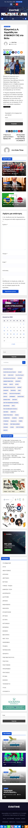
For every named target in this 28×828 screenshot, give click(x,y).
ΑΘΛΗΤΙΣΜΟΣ (7, 26)
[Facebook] (4, 52)
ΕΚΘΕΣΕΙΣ (6, 390)
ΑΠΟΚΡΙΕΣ (18, 381)
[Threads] (13, 52)
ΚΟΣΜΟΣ (5, 631)
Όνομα (5, 253)
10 (4, 330)
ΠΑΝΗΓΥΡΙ (13, 411)
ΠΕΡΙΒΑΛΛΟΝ (6, 650)
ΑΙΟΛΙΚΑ (20, 378)
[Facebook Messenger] (10, 52)
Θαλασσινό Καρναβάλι (15, 393)
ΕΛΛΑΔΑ (23, 818)
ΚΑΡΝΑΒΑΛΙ (12, 396)
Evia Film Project (19, 375)
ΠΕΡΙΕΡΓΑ (6, 653)
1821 (5, 375)
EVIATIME (14, 10)
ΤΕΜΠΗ (20, 421)
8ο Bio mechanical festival (10, 372)
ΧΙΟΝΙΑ (12, 427)
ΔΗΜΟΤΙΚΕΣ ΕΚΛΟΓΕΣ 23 (9, 387)
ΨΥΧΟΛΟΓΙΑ (6, 691)
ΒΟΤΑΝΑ (5, 582)
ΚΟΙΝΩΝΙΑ (6, 627)
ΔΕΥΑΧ (16, 384)
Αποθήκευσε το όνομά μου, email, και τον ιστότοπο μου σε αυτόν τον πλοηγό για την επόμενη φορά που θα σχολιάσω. (14, 284)
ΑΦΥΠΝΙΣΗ (6, 578)
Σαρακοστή (13, 421)
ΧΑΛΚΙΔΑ (6, 427)
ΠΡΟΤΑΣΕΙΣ (6, 672)
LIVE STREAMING (10, 818)
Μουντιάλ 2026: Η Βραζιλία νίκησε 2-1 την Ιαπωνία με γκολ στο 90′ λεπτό (13, 202)
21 (17, 334)
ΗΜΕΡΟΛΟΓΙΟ (12, 822)
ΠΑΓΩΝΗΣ (6, 411)
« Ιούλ (13, 344)
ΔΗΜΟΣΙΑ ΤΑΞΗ (7, 589)
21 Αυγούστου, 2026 (10, 746)
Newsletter (17, 818)
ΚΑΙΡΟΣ (5, 396)
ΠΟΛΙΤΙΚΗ (5, 661)
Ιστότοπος (5, 270)
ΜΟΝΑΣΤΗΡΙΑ (7, 399)
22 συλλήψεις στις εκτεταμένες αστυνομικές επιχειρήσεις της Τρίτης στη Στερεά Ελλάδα (13, 471)
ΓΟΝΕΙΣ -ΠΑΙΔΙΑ (7, 585)
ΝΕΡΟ (13, 405)
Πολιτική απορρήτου (21, 822)
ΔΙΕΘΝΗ (19, 387)
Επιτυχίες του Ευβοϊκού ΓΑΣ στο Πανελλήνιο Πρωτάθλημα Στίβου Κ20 (13, 171)
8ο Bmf (19, 372)
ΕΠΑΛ (19, 390)
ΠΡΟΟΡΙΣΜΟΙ (6, 668)
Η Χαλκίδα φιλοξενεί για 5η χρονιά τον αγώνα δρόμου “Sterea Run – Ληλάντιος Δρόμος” (13, 449)
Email (6, 117)
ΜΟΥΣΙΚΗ (14, 399)
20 (14, 334)
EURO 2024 (10, 375)
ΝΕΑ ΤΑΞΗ (6, 638)
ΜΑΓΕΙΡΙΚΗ (6, 634)
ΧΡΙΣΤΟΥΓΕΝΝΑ (19, 427)
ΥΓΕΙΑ (4, 687)
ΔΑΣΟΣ (11, 384)
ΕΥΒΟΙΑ (5, 393)
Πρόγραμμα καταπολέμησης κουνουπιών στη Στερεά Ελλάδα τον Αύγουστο (13, 464)
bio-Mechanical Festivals (9, 378)
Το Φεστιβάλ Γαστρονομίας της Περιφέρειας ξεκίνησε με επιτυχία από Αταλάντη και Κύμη (14, 442)
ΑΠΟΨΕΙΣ (5, 574)
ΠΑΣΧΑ (16, 414)
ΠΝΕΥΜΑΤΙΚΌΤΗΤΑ (8, 657)
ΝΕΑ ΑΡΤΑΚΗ (6, 405)
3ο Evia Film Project (8, 369)
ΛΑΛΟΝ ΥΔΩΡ (21, 396)
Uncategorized (7, 563)
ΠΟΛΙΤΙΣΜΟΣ (6, 665)
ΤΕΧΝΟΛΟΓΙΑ (6, 684)
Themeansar (22, 815)
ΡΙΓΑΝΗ (5, 676)
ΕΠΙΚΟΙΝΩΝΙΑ (5, 822)
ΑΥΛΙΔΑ (5, 384)
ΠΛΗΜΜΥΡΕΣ (7, 418)
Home (4, 818)
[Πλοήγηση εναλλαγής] (13, 19)
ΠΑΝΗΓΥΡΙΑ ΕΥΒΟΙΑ (8, 414)
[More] (21, 52)
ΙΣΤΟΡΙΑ (5, 619)
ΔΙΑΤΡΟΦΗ (6, 597)
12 (10, 330)
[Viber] (16, 52)
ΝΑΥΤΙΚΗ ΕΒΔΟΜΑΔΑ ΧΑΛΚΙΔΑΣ (11, 402)
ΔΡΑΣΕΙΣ (5, 600)
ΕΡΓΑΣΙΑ (5, 616)
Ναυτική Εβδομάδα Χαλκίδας (10, 408)
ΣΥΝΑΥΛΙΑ (6, 421)
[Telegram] (18, 52)
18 (7, 334)
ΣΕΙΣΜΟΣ (14, 418)
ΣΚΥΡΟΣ (21, 418)
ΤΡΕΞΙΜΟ (6, 424)
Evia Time (14, 42)
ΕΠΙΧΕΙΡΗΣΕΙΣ (7, 612)
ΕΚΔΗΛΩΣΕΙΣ (6, 604)
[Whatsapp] (7, 52)
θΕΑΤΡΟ (5, 430)
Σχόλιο (5, 224)
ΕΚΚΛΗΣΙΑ (13, 390)
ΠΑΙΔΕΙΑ (5, 646)
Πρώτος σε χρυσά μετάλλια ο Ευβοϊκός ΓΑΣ (8, 136)
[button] (23, 18)
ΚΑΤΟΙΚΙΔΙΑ (6, 623)
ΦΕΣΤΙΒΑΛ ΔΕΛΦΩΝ (14, 424)
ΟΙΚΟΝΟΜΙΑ (6, 642)
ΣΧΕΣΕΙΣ (5, 680)
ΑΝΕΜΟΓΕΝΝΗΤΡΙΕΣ (8, 381)
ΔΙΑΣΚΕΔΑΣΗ (6, 593)
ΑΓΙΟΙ (4, 567)
